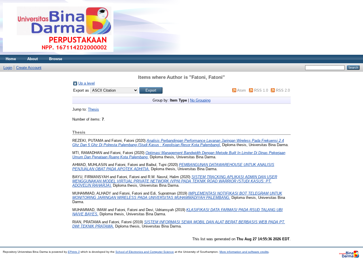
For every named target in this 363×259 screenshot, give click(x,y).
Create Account (28, 68)
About (32, 59)
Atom (241, 90)
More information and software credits (244, 251)
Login (7, 68)
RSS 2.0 (283, 90)
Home (11, 59)
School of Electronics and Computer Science (144, 251)
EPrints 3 (74, 251)
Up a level (86, 83)
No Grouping (200, 100)
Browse (55, 59)
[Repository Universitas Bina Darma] (58, 53)
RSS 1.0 (261, 90)
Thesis (93, 109)
